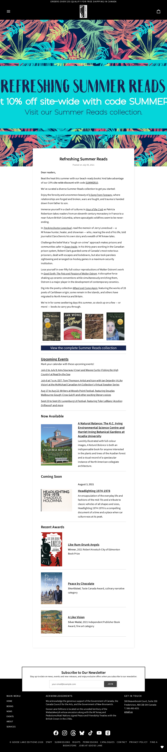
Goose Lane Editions (25, 742)
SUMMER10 (92, 182)
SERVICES (11, 726)
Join (110, 684)
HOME (9, 701)
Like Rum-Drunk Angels (83, 545)
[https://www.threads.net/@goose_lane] (75, 733)
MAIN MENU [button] (14, 696)
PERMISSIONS (90, 742)
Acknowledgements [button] (59, 696)
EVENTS (10, 716)
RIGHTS (76, 742)
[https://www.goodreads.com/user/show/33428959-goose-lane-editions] (109, 732)
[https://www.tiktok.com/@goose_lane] (92, 732)
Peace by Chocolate (81, 584)
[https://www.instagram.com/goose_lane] (66, 732)
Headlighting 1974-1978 (94, 491)
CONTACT (122, 742)
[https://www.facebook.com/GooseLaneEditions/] (57, 732)
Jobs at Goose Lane (90, 745)
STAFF (49, 742)
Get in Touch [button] (133, 696)
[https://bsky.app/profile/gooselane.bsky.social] (83, 733)
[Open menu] (11, 11)
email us (128, 712)
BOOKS (10, 706)
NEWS (9, 711)
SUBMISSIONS (62, 742)
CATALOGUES (107, 742)
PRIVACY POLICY (138, 742)
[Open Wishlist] (162, 747)
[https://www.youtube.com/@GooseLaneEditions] (101, 732)
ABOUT (10, 721)
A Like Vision (76, 617)
